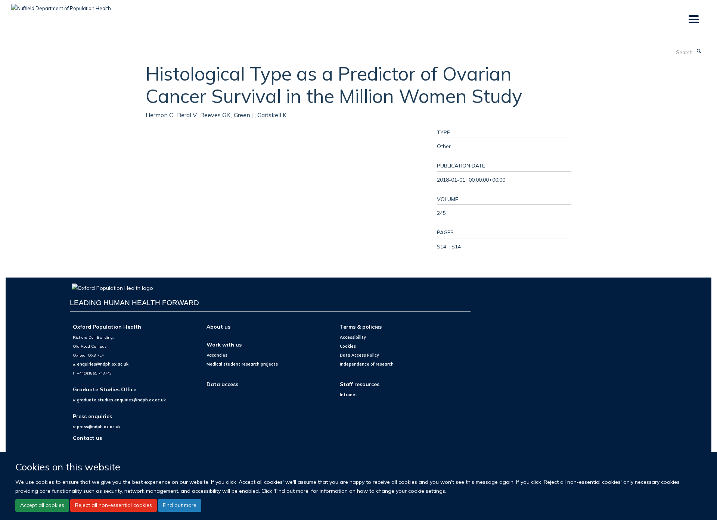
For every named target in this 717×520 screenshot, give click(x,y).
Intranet (348, 394)
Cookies (348, 346)
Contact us (87, 438)
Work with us (224, 344)
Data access (222, 384)
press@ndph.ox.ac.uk (99, 426)
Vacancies (217, 355)
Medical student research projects (242, 364)
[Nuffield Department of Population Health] (61, 6)
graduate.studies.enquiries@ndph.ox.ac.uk (121, 399)
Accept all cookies (42, 505)
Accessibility (353, 337)
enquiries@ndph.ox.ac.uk (102, 364)
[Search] (699, 51)
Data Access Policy (359, 355)
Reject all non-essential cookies (113, 505)
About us (218, 326)
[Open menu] (693, 19)
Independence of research (367, 364)
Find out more (179, 505)
